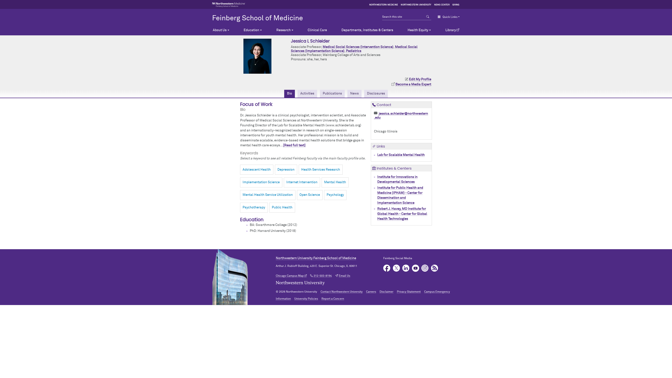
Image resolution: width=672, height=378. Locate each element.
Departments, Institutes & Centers (367, 30)
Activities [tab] (307, 93)
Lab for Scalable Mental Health (401, 155)
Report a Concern (332, 298)
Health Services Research (320, 169)
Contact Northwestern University (342, 291)
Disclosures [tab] (376, 93)
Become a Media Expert (413, 84)
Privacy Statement (409, 291)
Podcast (434, 268)
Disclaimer (386, 291)
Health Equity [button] (418, 30)
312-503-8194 (323, 275)
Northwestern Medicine (383, 5)
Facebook (386, 268)
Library (450, 30)
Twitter (396, 268)
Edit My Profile (420, 79)
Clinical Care (317, 30)
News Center (442, 5)
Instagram (425, 268)
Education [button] (251, 30)
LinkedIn (406, 268)
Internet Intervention (301, 182)
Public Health (282, 207)
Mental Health (335, 182)
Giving (455, 5)
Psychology (335, 195)
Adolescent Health (257, 169)
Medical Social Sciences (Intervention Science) (358, 47)
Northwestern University (416, 5)
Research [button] (283, 30)
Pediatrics (353, 51)
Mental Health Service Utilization (268, 195)
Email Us (344, 275)
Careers (371, 291)
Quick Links (450, 17)
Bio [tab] (289, 93)
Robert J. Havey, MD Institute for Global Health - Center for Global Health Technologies (402, 213)
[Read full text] (294, 145)
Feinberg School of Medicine (257, 18)
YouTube (415, 268)
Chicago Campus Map (290, 275)
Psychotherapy (254, 207)
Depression (286, 169)
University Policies (306, 298)
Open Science (309, 195)
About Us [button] (220, 30)
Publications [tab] (332, 93)
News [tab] (354, 93)
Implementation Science (261, 182)
